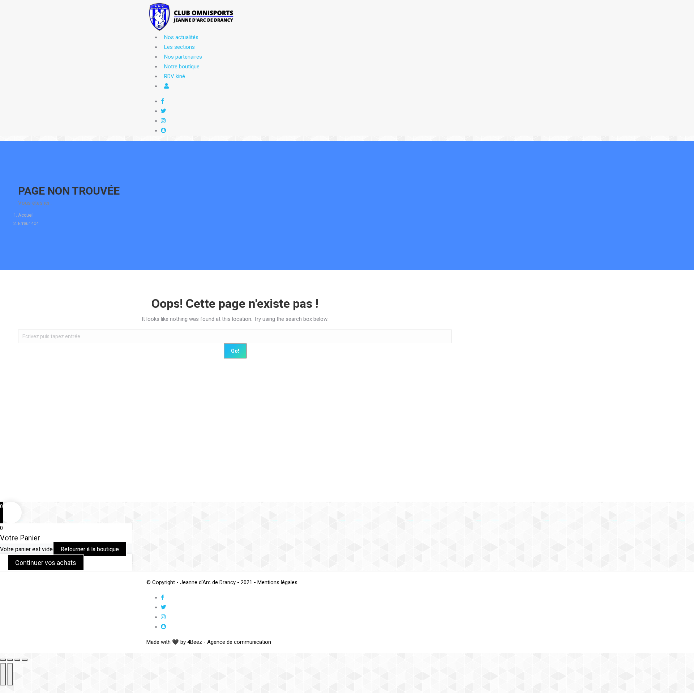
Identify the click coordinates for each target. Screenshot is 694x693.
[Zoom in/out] (24, 660)
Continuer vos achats (45, 562)
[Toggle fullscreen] (17, 660)
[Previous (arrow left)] (3, 674)
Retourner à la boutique (90, 549)
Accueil (26, 215)
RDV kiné (174, 76)
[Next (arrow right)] (10, 674)
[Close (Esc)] (3, 660)
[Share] (10, 660)
